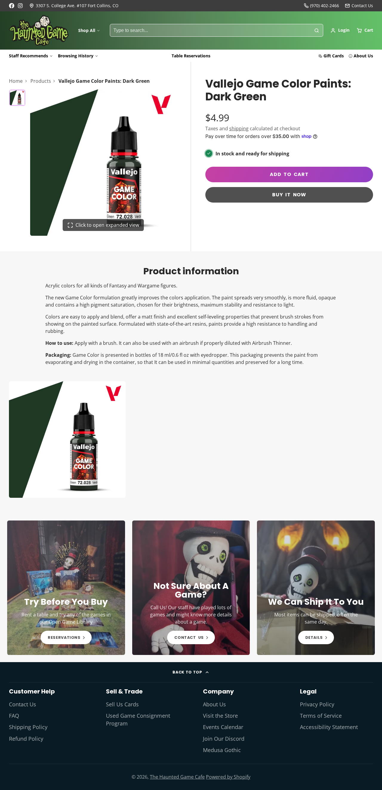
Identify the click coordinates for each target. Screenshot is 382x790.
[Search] (316, 30)
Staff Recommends (28, 56)
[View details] (66, 587)
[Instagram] (20, 5)
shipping (239, 128)
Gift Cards (334, 56)
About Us (363, 56)
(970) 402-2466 (324, 5)
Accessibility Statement (329, 727)
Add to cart (289, 174)
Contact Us (22, 704)
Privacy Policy (317, 704)
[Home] (39, 30)
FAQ (14, 715)
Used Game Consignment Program (138, 719)
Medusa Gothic (222, 750)
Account (339, 30)
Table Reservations (191, 56)
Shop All (86, 30)
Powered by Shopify (228, 777)
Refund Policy (26, 738)
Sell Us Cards (122, 704)
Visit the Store (220, 715)
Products (40, 81)
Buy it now (289, 194)
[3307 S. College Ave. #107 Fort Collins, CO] (73, 5)
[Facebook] (11, 5)
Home (16, 81)
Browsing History (75, 56)
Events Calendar (223, 727)
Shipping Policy (28, 727)
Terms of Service (321, 715)
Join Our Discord (223, 738)
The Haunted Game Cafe (177, 777)
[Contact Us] (359, 5)
